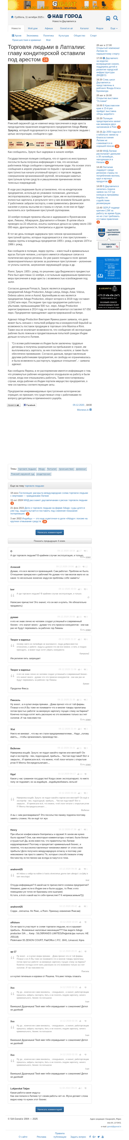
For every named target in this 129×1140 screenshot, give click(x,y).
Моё (48, 40)
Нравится (12, 405)
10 (117, 146)
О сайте (23, 1136)
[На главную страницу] (12, 17)
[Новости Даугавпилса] (64, 16)
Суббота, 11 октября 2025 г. (29, 17)
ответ (88, 557)
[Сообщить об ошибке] (90, 409)
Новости (16, 28)
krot (87, 880)
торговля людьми (27, 469)
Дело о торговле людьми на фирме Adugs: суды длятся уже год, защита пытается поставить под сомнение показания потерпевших (47, 511)
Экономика (32, 35)
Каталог (84, 28)
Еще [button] (113, 28)
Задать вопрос (78, 1136)
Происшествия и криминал (26, 40)
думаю (85, 684)
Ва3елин (85, 810)
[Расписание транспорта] (108, 19)
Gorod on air (66, 28)
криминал (81, 469)
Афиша (49, 28)
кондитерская (43, 474)
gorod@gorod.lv (114, 1126)
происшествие (66, 469)
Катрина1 (84, 653)
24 (44, 521)
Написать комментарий (50, 532)
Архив (17, 35)
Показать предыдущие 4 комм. (50, 541)
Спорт (93, 35)
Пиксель (85, 971)
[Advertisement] (50, 437)
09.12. (78, 405)
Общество (79, 35)
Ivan (87, 1001)
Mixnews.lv (83, 409)
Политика (48, 35)
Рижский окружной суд (22, 474)
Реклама (41, 1136)
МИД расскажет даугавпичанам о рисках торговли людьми (55, 500)
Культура (64, 35)
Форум (99, 28)
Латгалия (51, 469)
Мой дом (32, 28)
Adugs (41, 469)
